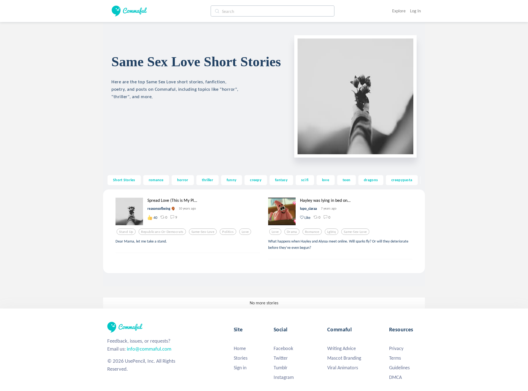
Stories (241, 358)
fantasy (281, 179)
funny (232, 179)
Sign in (240, 368)
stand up (126, 232)
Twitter (281, 358)
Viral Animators (342, 368)
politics (227, 232)
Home (240, 348)
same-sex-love (203, 232)
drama (292, 232)
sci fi (305, 179)
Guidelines (399, 368)
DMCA (395, 377)
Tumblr (280, 368)
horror (182, 179)
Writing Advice (341, 348)
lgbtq (331, 232)
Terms (395, 358)
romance (156, 179)
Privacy (396, 348)
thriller (207, 179)
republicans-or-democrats (162, 232)
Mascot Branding (344, 358)
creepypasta (401, 179)
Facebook (283, 348)
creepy (256, 179)
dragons (371, 179)
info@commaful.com (149, 349)
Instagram (284, 377)
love (325, 179)
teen (346, 179)
